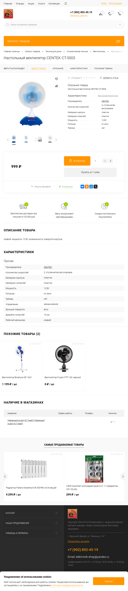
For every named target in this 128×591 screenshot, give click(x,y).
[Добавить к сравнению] (56, 86)
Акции (31, 3)
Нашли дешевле (42, 186)
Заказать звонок (78, 15)
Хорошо (109, 581)
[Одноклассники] (87, 186)
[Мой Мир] (91, 186)
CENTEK (105, 101)
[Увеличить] (32, 104)
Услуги (41, 3)
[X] (95, 186)
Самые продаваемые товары (64, 444)
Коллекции (54, 3)
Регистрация (115, 3)
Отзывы (20, 3)
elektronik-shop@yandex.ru (92, 556)
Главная (8, 3)
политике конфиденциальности (67, 585)
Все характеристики (108, 95)
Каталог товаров (18, 41)
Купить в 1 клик (90, 172)
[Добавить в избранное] (56, 79)
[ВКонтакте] (82, 186)
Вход (103, 3)
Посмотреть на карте (78, 541)
